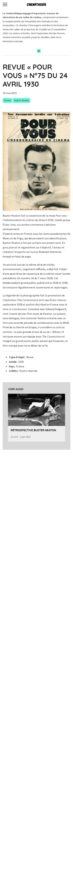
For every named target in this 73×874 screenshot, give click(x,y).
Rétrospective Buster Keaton (33, 430)
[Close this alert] (39, 51)
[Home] (36, 4)
